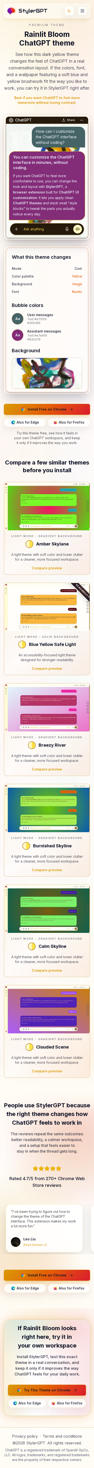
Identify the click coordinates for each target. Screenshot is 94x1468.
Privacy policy (25, 1436)
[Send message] (77, 229)
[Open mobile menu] (82, 10)
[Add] (16, 229)
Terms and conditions (62, 1436)
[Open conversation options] (81, 120)
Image (77, 284)
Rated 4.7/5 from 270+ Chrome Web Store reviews (47, 1182)
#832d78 (33, 339)
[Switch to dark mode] (69, 11)
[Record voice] (67, 229)
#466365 (33, 323)
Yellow (77, 276)
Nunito (77, 292)
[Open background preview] (47, 373)
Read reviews (33, 1245)
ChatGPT (12, 1450)
